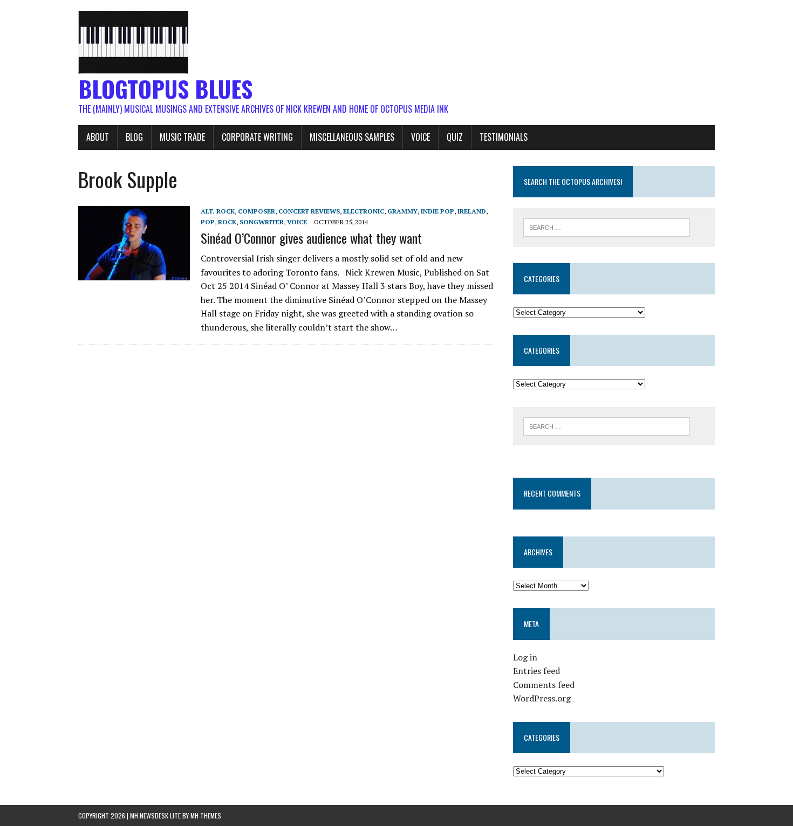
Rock (227, 222)
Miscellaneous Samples (352, 136)
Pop (208, 222)
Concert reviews (309, 211)
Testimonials (504, 136)
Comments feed (544, 685)
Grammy (402, 211)
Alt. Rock (218, 211)
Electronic (363, 211)
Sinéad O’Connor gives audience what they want (311, 237)
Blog (134, 136)
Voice (420, 136)
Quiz (455, 136)
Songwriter (262, 222)
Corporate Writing (257, 136)
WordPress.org (542, 698)
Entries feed (536, 671)
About (97, 136)
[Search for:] (606, 226)
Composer (256, 211)
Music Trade (182, 136)
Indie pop (437, 211)
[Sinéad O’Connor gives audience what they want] (134, 273)
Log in (525, 657)
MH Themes (205, 815)
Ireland (471, 211)
